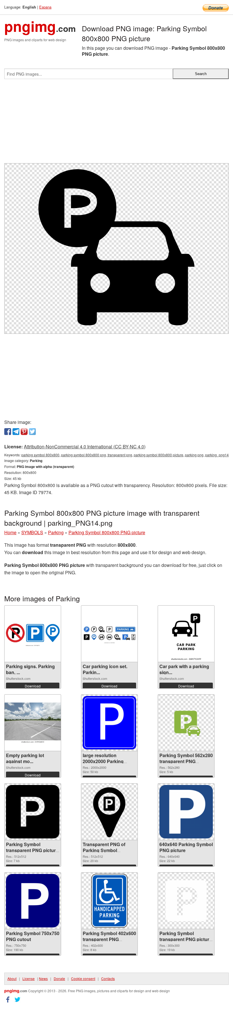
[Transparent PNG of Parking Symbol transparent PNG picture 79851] (109, 811)
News (43, 978)
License (28, 978)
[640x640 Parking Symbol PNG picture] (186, 811)
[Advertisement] (116, 123)
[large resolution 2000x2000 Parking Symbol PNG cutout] (109, 722)
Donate (59, 978)
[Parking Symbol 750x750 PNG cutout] (32, 900)
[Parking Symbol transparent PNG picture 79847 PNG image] (186, 900)
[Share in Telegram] (16, 431)
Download (33, 685)
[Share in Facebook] (7, 431)
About (11, 978)
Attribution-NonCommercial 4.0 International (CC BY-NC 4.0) (84, 446)
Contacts (108, 978)
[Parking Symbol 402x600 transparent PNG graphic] (109, 901)
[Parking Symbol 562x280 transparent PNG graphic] (186, 723)
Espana (45, 7)
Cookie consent (83, 978)
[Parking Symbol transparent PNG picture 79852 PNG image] (32, 811)
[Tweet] (32, 431)
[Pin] (24, 431)
